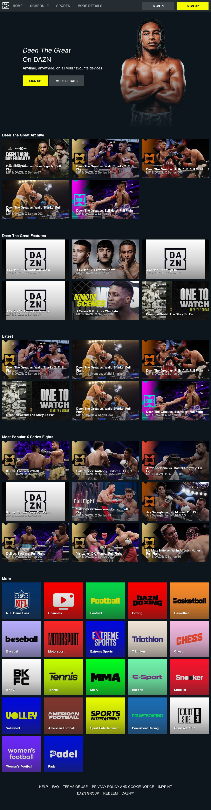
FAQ (55, 786)
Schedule (39, 5)
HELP (43, 786)
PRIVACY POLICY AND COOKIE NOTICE (123, 786)
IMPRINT (165, 786)
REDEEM (110, 793)
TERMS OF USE (75, 786)
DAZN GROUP (88, 793)
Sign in (158, 6)
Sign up (193, 6)
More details (89, 5)
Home (18, 5)
